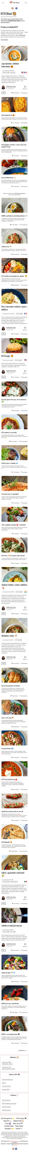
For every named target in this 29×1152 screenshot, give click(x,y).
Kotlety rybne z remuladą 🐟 (9, 463)
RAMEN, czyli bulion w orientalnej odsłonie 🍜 (14, 216)
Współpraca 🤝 (9, 1129)
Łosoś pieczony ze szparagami (10, 494)
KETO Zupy (12, 72)
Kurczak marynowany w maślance (10, 686)
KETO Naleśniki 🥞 (6, 842)
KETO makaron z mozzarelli (9, 432)
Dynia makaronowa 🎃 (8, 115)
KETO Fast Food (6, 1106)
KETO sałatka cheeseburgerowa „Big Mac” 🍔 (14, 276)
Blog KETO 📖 (8, 1121)
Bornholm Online (9, 1126)
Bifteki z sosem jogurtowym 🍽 (10, 1034)
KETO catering (6, 1100)
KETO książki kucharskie (9, 1103)
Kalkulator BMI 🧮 (18, 1121)
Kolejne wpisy (22, 1050)
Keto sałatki (12, 931)
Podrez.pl (15, 1145)
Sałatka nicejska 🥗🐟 (8, 973)
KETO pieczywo (6, 1110)
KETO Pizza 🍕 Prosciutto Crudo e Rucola (13, 556)
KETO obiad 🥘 (6, 72)
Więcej (3, 92)
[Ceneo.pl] (14, 191)
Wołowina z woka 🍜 (9, 636)
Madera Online (19, 1126)
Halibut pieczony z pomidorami (10, 1003)
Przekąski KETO (13, 881)
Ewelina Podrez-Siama (11, 86)
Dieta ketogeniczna (7, 1079)
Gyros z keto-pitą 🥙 (7, 718)
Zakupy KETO (6, 1089)
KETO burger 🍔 (7, 356)
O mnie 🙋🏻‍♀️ (8, 1123)
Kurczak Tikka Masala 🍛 (8, 178)
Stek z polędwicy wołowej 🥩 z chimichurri (13, 525)
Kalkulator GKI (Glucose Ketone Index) (8, 1067)
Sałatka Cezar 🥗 (6, 247)
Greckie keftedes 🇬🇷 (7, 749)
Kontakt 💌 (19, 1129)
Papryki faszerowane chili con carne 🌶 (12, 811)
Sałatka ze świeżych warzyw (11, 926)
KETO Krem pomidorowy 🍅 (9, 779)
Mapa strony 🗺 (18, 1123)
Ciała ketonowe (6, 1086)
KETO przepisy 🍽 (21, 1118)
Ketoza (4, 1083)
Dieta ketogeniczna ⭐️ (8, 1118)
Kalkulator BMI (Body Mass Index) (7, 1063)
